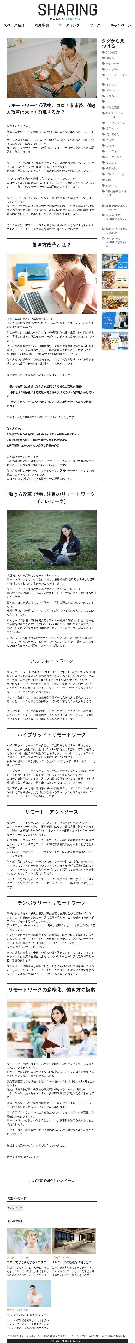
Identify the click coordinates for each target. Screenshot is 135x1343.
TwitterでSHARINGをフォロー (116, 230)
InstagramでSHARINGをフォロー (116, 242)
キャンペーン (120, 25)
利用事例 (42, 25)
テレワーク (113, 63)
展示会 (110, 128)
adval (58, 1341)
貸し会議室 (113, 107)
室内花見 (112, 162)
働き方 (110, 58)
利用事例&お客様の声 (117, 193)
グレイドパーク (116, 174)
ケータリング (69, 25)
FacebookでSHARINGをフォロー (116, 219)
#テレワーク (15, 1208)
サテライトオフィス (117, 77)
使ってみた (113, 134)
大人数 (110, 140)
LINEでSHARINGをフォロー (116, 207)
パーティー (113, 151)
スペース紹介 (14, 25)
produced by (57, 18)
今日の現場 (113, 168)
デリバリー (113, 90)
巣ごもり (112, 84)
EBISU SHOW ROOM (115, 115)
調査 (109, 180)
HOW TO (112, 185)
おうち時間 (113, 69)
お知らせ (112, 96)
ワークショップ (116, 123)
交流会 (110, 145)
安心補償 (112, 52)
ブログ (95, 25)
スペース (112, 101)
